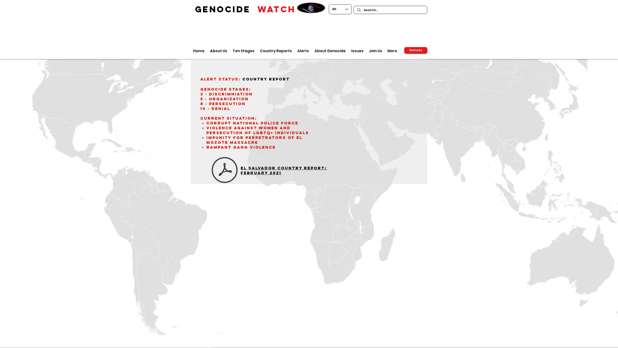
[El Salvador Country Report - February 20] (224, 170)
